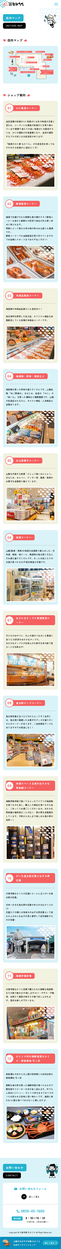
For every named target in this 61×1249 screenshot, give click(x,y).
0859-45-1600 (33, 1210)
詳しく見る (34, 1196)
